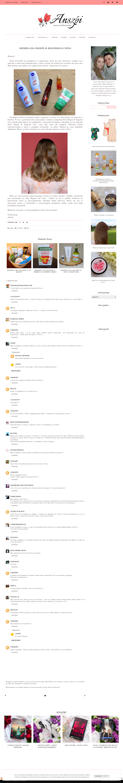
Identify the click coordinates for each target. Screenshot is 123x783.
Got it (106, 776)
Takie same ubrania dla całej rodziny (103, 146)
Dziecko (82, 37)
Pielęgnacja (43, 37)
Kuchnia (73, 37)
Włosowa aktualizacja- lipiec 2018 (103, 248)
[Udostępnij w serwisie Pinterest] (26, 222)
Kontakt (24, 2)
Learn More (98, 776)
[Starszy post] (85, 695)
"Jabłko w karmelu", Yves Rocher (103, 215)
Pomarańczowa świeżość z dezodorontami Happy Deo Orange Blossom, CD (103, 180)
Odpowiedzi (16, 352)
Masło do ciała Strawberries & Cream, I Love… (103, 281)
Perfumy (55, 37)
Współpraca (36, 2)
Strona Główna (11, 2)
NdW (27, 228)
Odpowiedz (14, 291)
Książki (64, 37)
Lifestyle (92, 37)
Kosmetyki (30, 37)
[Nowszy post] (5, 695)
